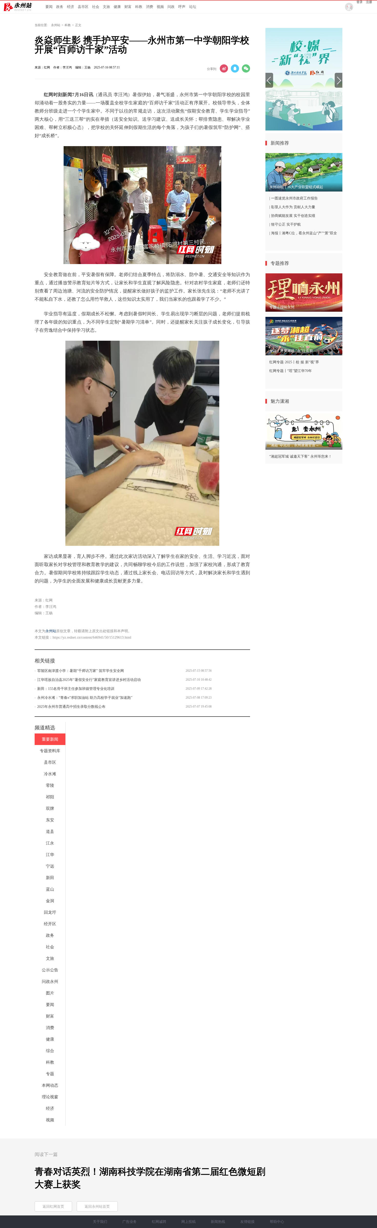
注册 (369, 2)
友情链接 (247, 1222)
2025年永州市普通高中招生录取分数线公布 (71, 707)
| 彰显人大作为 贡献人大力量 (292, 207)
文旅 (106, 7)
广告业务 (129, 1222)
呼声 (181, 7)
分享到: (212, 69)
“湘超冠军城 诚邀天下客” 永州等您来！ (300, 456)
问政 (171, 7)
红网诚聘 (159, 1222)
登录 (359, 2)
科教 (138, 7)
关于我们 (100, 1222)
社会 (95, 7)
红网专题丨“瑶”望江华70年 (290, 371)
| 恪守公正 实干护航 (285, 224)
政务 (59, 7)
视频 (160, 7)
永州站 (55, 25)
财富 (128, 7)
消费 (149, 7)
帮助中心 (277, 1222)
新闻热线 (218, 1222)
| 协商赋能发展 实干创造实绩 (292, 216)
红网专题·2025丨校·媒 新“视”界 (294, 362)
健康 (117, 7)
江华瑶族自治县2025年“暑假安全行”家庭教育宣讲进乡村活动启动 (89, 680)
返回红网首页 (53, 1207)
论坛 (192, 7)
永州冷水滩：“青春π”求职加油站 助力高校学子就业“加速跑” (84, 698)
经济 (70, 7)
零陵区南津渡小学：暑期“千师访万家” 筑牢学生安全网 (80, 671)
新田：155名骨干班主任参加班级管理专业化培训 (75, 689)
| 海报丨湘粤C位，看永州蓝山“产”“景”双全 (303, 233)
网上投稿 (188, 1222)
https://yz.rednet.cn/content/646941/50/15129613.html (92, 637)
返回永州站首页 (97, 1207)
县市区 (83, 7)
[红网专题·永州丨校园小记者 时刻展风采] (303, 79)
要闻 (49, 7)
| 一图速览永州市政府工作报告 (293, 198)
